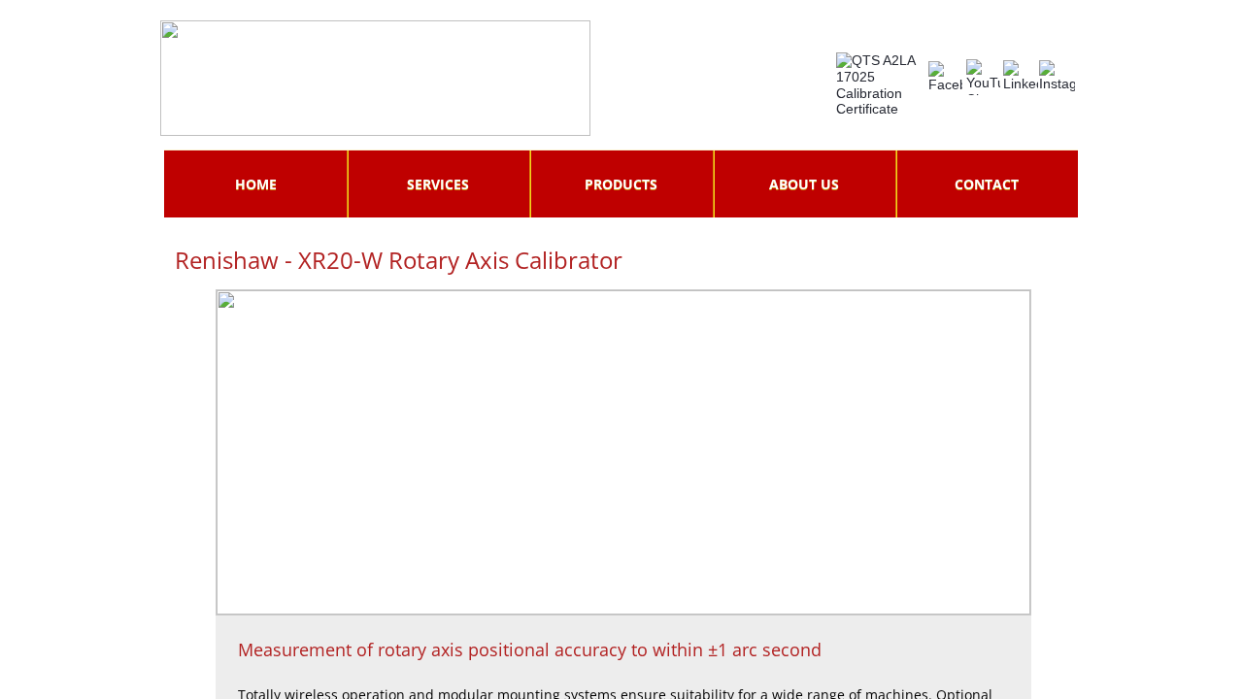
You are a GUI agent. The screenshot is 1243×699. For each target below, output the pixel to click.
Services (438, 184)
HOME (256, 184)
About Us (804, 184)
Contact (987, 184)
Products (621, 184)
